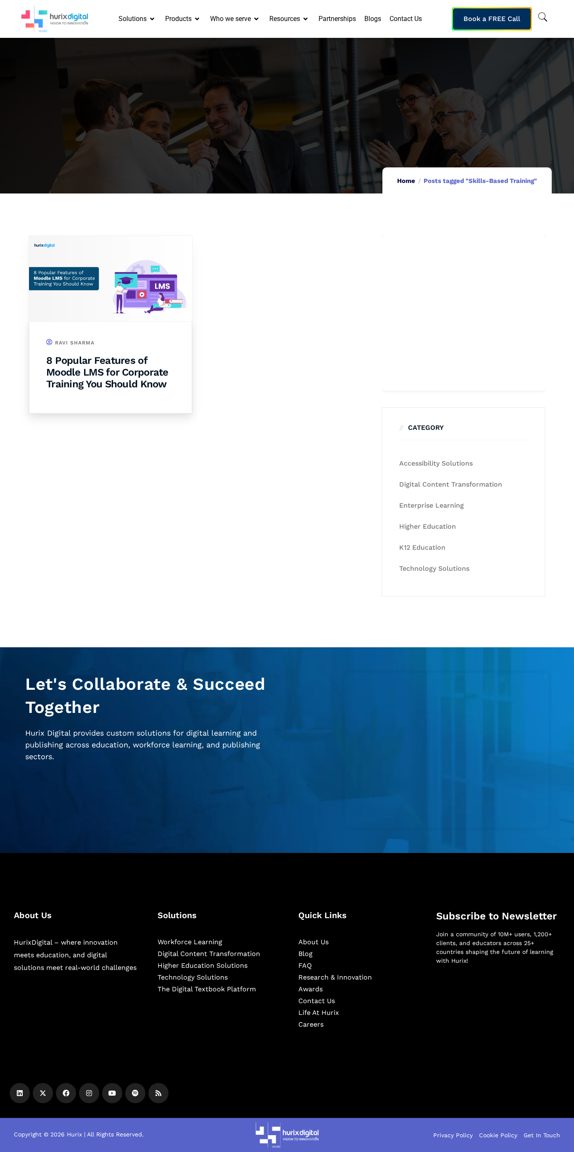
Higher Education (427, 526)
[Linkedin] (20, 1093)
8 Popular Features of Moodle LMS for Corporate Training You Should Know (107, 372)
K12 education (422, 547)
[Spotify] (135, 1093)
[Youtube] (112, 1093)
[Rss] (158, 1093)
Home (406, 181)
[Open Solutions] (153, 19)
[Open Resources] (306, 19)
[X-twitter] (43, 1093)
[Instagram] (89, 1093)
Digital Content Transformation (450, 484)
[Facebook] (66, 1093)
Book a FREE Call (491, 19)
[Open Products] (198, 19)
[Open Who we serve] (257, 19)
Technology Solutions (434, 568)
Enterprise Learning (431, 505)
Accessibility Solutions (436, 463)
